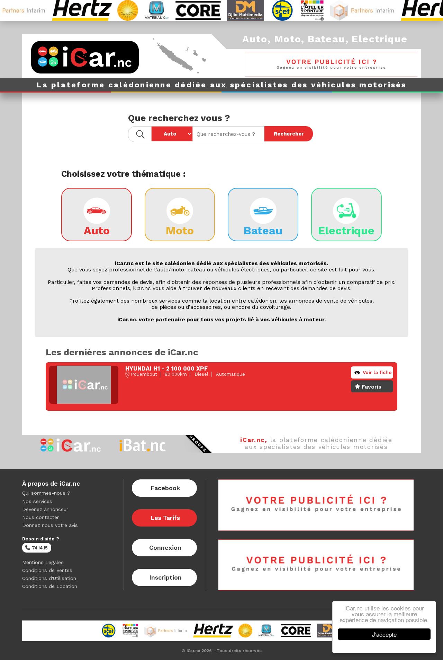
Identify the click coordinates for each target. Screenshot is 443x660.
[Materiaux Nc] (147, 10)
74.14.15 (39, 547)
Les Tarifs (165, 517)
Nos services (37, 501)
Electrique (379, 39)
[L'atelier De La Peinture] (302, 10)
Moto (287, 39)
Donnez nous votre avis (50, 525)
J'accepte (384, 634)
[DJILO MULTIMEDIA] (235, 10)
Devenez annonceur (45, 509)
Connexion (165, 547)
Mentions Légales (43, 562)
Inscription (165, 577)
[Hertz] (72, 10)
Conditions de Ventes (47, 570)
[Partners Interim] (353, 10)
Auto (255, 39)
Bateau (326, 39)
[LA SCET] (272, 10)
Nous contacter (40, 517)
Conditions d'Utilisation (49, 578)
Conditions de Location (49, 586)
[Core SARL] (188, 10)
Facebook (165, 488)
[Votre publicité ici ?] (331, 64)
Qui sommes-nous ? (46, 493)
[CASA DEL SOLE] (118, 10)
